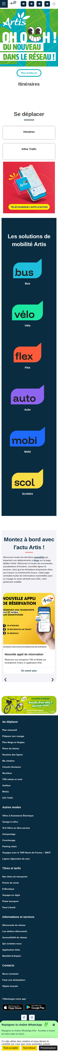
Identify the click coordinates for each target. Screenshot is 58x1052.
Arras (36, 560)
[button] (5, 679)
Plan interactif (9, 730)
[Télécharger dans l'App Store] (12, 1007)
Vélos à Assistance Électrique (18, 815)
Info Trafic (7, 798)
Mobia (5, 791)
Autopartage (8, 834)
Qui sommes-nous (12, 943)
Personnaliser (48, 1048)
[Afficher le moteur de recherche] (54, 4)
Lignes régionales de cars (16, 858)
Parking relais (9, 846)
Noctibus (7, 773)
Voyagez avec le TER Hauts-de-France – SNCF (26, 852)
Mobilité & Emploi (11, 956)
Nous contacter (10, 974)
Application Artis (11, 950)
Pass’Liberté (8, 907)
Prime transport (10, 901)
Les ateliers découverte (14, 931)
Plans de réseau (10, 748)
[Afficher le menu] (4, 4)
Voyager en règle (11, 895)
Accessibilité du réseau (14, 937)
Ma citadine (8, 761)
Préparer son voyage (13, 736)
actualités (39, 557)
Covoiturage (8, 840)
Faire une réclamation (13, 980)
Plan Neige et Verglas (13, 742)
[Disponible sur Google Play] (35, 1007)
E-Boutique (8, 889)
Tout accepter (10, 1048)
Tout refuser (29, 1048)
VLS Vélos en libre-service (16, 828)
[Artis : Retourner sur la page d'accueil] (13, 4)
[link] (29, 73)
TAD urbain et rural (12, 779)
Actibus (6, 785)
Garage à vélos (10, 822)
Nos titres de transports (14, 876)
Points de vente (10, 883)
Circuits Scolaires (11, 767)
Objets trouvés (10, 986)
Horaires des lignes (12, 754)
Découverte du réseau (14, 925)
